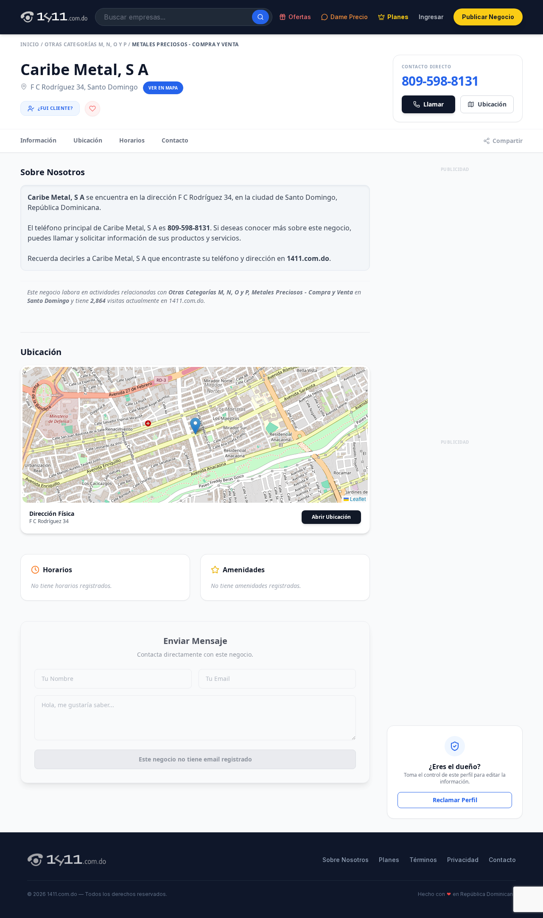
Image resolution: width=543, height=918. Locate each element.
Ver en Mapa (163, 88)
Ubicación (492, 104)
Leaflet (357, 498)
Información (38, 140)
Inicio (29, 44)
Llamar (433, 104)
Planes (398, 16)
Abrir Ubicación (331, 517)
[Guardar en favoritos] (92, 108)
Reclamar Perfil (455, 800)
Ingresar (431, 16)
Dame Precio (349, 16)
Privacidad (463, 859)
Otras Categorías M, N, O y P (86, 44)
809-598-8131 (440, 81)
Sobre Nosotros (345, 859)
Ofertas (299, 16)
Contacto (175, 140)
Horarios (132, 140)
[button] (195, 426)
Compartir (508, 141)
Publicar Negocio (488, 16)
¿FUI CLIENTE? (55, 108)
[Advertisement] (454, 301)
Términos (423, 859)
